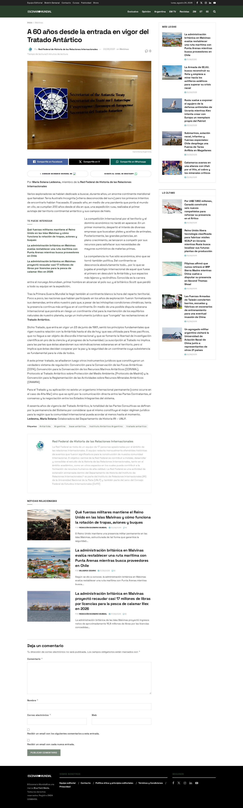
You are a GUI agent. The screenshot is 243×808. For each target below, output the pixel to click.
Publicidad (86, 2)
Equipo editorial (68, 783)
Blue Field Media (41, 788)
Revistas (184, 11)
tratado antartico (136, 426)
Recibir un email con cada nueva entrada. (50, 744)
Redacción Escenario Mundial (93, 527)
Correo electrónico (39, 715)
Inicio (29, 22)
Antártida (45, 426)
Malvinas (39, 22)
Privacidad (65, 786)
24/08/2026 (191, 155)
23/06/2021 (109, 49)
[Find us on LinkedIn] (210, 3)
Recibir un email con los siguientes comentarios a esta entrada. (63, 733)
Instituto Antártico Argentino (106, 426)
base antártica (77, 426)
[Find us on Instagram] (206, 3)
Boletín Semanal (52, 2)
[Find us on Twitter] (201, 3)
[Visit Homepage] (39, 11)
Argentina (160, 11)
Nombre (32, 700)
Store (96, 2)
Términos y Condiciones (150, 783)
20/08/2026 (191, 92)
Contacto (66, 2)
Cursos (76, 2)
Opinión (146, 11)
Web (94, 715)
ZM (194, 11)
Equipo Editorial (34, 2)
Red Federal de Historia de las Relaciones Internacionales (68, 49)
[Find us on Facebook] (197, 3)
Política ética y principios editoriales (114, 783)
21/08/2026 (104, 570)
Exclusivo (133, 11)
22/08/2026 (115, 527)
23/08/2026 (191, 125)
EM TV (172, 11)
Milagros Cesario (87, 570)
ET (201, 11)
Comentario (35, 658)
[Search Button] (214, 11)
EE (207, 11)
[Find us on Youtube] (214, 3)
